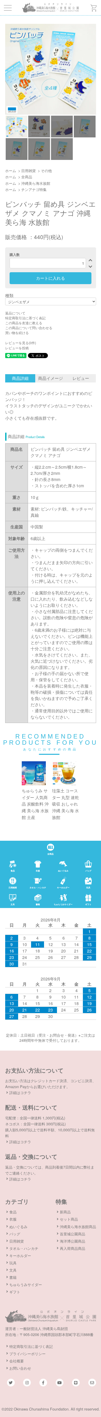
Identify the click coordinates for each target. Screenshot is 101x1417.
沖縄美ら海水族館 (35, 183)
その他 (46, 170)
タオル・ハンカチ (23, 1248)
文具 (13, 1270)
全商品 (26, 176)
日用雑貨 (28, 170)
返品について (15, 313)
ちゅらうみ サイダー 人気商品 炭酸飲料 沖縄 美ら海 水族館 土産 (35, 804)
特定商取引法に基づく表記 (25, 317)
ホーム (10, 170)
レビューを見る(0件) (20, 342)
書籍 (13, 1277)
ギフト (14, 1291)
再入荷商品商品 (72, 1248)
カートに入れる (50, 278)
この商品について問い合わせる (28, 327)
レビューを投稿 (17, 347)
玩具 (13, 1262)
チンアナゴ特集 (34, 189)
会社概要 (16, 1360)
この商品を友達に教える (23, 322)
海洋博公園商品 (72, 1241)
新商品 (65, 1211)
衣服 (13, 1219)
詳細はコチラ (20, 1092)
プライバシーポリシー (27, 1353)
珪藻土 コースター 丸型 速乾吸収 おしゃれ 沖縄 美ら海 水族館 (65, 804)
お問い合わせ (20, 1368)
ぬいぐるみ (18, 1226)
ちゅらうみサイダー (25, 1284)
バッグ (14, 1233)
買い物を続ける (17, 332)
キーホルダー (20, 1255)
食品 (13, 1211)
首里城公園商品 (72, 1233)
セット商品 (69, 1219)
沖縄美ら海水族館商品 (78, 1226)
